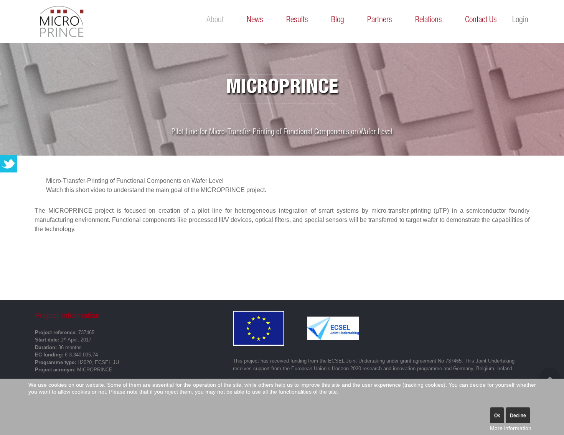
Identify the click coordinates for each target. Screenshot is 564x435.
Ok (497, 415)
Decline (518, 415)
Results (297, 20)
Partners (379, 20)
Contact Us (481, 20)
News (255, 20)
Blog (337, 20)
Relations (428, 20)
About (215, 20)
